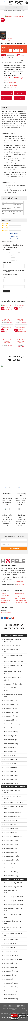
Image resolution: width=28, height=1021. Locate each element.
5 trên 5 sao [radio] (7, 260)
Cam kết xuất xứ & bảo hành (14, 67)
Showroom (15, 1018)
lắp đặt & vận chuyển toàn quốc (14, 65)
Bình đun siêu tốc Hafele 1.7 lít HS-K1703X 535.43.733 (7, 319)
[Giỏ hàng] (27, 2)
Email (5, 284)
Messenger (23, 1015)
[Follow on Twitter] (5, 618)
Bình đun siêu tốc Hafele (20, 10)
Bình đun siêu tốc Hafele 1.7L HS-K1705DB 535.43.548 (21, 342)
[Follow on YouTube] (12, 618)
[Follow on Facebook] (2, 618)
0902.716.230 (19, 582)
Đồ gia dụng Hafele (11, 10)
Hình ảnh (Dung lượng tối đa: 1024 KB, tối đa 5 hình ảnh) (13, 271)
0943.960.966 (13, 85)
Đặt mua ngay (19, 93)
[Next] (24, 24)
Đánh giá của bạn (8, 262)
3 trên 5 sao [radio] (7, 255)
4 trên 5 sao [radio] (7, 257)
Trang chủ (5, 10)
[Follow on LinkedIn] (10, 618)
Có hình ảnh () (14, 233)
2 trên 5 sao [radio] (14, 252)
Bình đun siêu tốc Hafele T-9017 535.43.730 (7, 341)
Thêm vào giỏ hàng (7, 93)
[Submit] (21, 7)
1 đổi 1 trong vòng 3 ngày (13, 71)
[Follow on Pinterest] (7, 618)
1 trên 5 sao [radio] (6, 252)
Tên (4, 277)
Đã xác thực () (14, 236)
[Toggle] (2, 639)
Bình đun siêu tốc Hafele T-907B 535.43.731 (21, 319)
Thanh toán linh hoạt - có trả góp (12, 69)
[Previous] (4, 24)
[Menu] (2, 3)
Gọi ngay (15, 1015)
